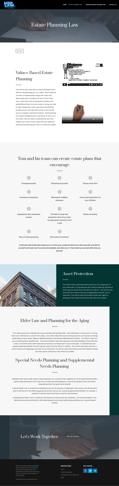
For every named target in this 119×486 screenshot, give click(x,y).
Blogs (19, 51)
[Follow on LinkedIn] (95, 471)
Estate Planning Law (75, 4)
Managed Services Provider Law (70, 475)
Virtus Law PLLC (34, 466)
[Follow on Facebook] (85, 471)
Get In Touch (73, 436)
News (62, 477)
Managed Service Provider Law (95, 4)
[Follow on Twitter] (90, 471)
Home (64, 4)
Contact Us (112, 4)
